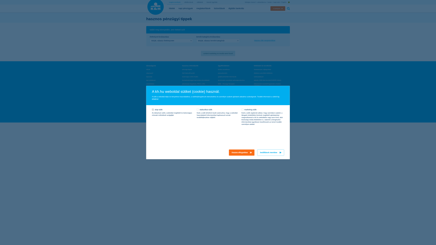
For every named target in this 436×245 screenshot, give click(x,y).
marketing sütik (250, 110)
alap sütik (158, 110)
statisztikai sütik (206, 110)
